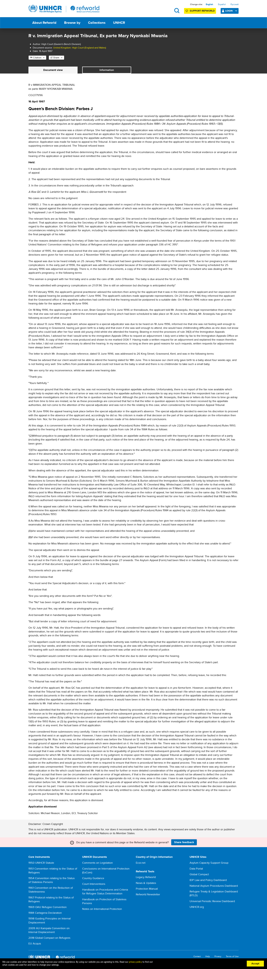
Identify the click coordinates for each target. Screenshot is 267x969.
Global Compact (199, 874)
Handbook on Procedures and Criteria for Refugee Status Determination (105, 891)
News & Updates (146, 883)
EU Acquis (34, 943)
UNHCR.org (197, 907)
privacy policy (135, 962)
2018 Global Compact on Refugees (49, 938)
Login (229, 11)
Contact (197, 956)
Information (107, 70)
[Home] (64, 9)
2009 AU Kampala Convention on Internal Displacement (49, 930)
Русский (235, 4)
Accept (255, 963)
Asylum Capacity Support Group (209, 863)
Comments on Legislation (97, 863)
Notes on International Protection (102, 909)
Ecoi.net (140, 863)
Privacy (217, 956)
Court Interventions (93, 884)
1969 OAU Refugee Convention (47, 907)
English (209, 4)
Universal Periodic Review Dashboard (212, 901)
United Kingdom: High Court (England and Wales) (79, 47)
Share (56, 57)
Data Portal (196, 868)
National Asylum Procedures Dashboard (214, 886)
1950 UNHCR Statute (41, 863)
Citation (37, 57)
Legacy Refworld (146, 877)
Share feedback (184, 842)
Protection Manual (147, 889)
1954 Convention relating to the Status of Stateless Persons (51, 880)
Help (207, 956)
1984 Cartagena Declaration (45, 913)
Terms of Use (232, 956)
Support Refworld (202, 11)
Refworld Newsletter (148, 894)
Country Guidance (93, 878)
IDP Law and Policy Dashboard (208, 880)
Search (176, 10)
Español (222, 4)
